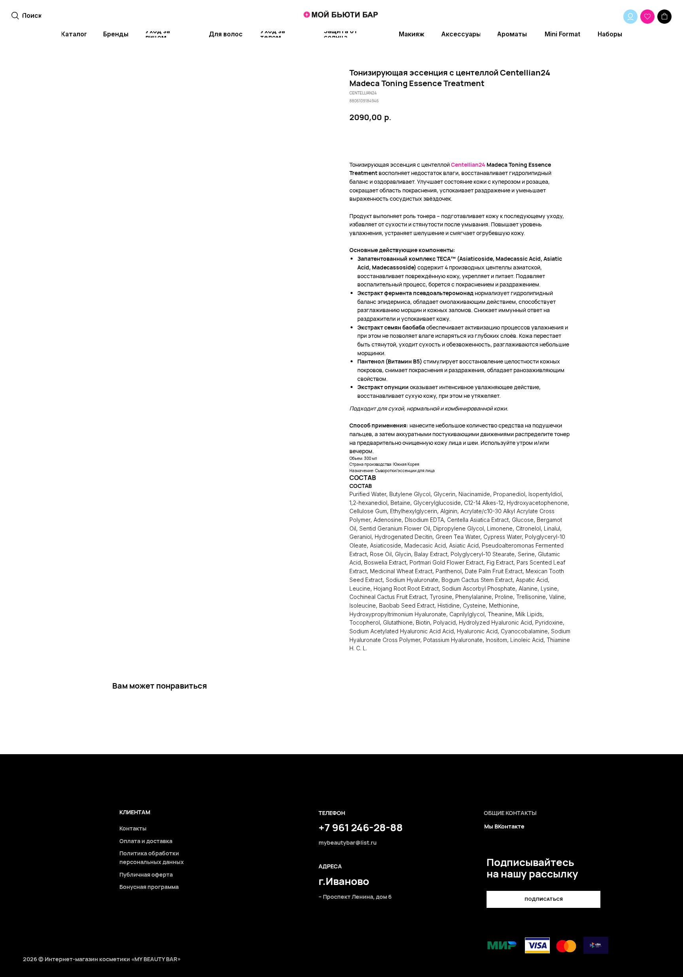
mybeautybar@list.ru (348, 842)
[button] (543, 899)
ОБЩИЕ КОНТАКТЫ (510, 812)
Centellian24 (468, 164)
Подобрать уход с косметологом (480, 139)
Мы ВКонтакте (504, 826)
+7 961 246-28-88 (361, 827)
